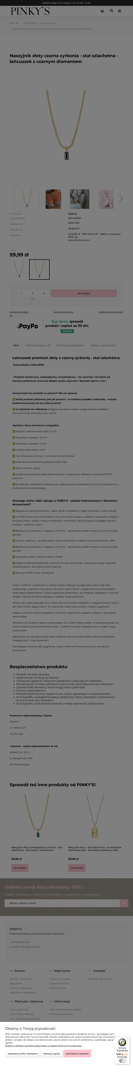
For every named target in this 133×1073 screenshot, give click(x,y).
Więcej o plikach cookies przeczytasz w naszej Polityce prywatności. (43, 1045)
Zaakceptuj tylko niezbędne (23, 1053)
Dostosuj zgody (51, 1053)
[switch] (122, 1061)
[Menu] (128, 1038)
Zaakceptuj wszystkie (77, 1053)
